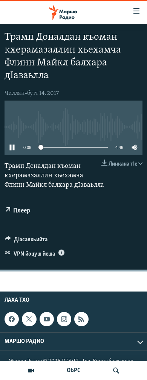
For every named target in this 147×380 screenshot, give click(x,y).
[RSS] (81, 319)
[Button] (26, 241)
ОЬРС (74, 371)
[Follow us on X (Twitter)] (29, 319)
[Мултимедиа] (31, 370)
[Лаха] (116, 370)
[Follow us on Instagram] (64, 319)
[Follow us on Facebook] (12, 319)
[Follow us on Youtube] (47, 319)
